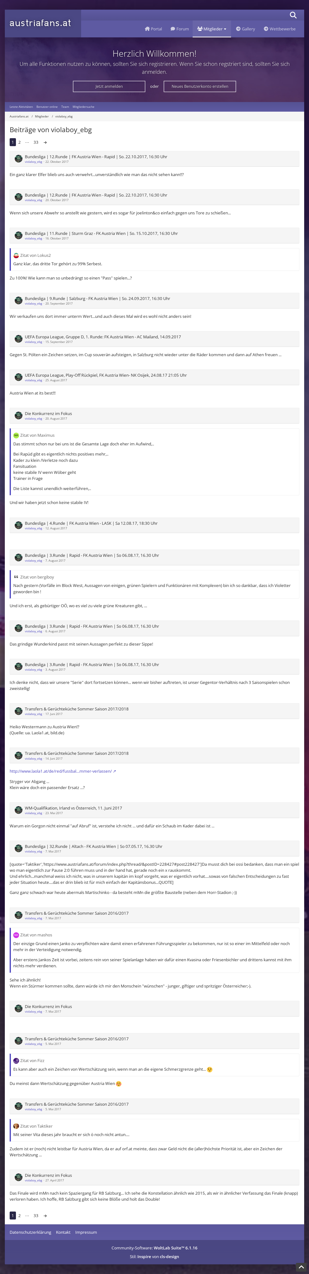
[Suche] (293, 15)
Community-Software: (154, 1248)
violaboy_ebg (33, 162)
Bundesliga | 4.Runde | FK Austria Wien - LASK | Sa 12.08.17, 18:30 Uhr (91, 523)
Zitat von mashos (36, 935)
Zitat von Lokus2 (35, 255)
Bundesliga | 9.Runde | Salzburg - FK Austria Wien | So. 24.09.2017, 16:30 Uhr (97, 298)
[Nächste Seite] (45, 142)
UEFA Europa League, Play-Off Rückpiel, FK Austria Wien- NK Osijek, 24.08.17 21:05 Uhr (106, 375)
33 (36, 142)
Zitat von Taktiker (36, 1126)
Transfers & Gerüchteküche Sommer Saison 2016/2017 (77, 913)
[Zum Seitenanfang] (301, 1267)
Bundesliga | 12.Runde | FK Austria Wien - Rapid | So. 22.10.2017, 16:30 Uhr (96, 156)
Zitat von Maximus (37, 435)
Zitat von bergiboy (37, 577)
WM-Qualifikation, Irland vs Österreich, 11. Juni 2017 (73, 808)
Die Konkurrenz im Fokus (48, 413)
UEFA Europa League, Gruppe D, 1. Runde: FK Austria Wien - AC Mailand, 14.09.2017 (103, 337)
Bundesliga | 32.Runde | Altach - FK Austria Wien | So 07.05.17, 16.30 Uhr (93, 846)
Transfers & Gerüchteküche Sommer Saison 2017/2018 (77, 709)
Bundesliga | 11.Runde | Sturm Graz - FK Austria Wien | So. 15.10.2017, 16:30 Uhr (101, 233)
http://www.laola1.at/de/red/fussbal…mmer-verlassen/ (61, 771)
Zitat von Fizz (32, 1060)
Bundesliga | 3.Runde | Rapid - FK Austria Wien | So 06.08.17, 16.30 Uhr (92, 555)
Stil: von (154, 1256)
